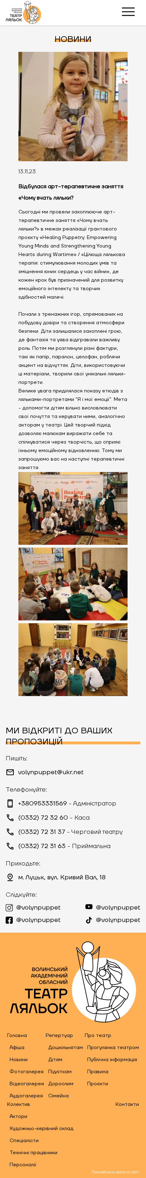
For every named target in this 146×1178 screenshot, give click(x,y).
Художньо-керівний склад (41, 1128)
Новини (19, 1060)
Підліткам (60, 1072)
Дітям (55, 1060)
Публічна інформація (112, 1060)
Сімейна (58, 1096)
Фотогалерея (27, 1072)
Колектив (18, 1104)
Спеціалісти (24, 1141)
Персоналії (23, 1165)
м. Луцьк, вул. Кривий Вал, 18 (62, 877)
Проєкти (97, 1084)
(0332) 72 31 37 (70, 832)
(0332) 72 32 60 (54, 818)
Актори (18, 1116)
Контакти (127, 1104)
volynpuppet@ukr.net (51, 772)
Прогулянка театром (113, 1047)
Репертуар (59, 1035)
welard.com (127, 1172)
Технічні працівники (33, 1153)
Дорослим (60, 1084)
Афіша (17, 1047)
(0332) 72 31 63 (64, 846)
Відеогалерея (27, 1084)
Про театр (98, 1035)
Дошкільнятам (65, 1047)
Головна (17, 1035)
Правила (97, 1072)
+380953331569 (67, 803)
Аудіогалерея (26, 1096)
